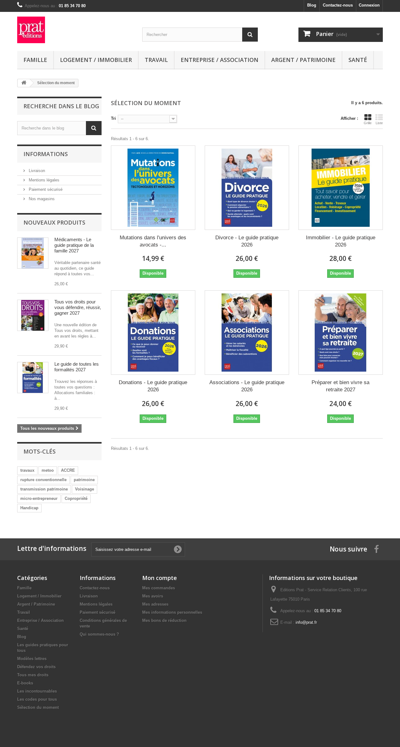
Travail (156, 60)
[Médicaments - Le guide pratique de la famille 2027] (32, 253)
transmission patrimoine (44, 489)
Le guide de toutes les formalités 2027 (76, 366)
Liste (379, 123)
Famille (35, 60)
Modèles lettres (32, 658)
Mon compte (159, 578)
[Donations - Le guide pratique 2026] (153, 332)
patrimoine (84, 479)
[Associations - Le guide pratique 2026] (247, 332)
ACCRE (68, 470)
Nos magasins (41, 198)
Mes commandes (158, 588)
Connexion (369, 5)
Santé (357, 60)
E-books (25, 683)
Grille (368, 123)
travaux (27, 470)
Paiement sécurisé (45, 189)
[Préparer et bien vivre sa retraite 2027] (341, 332)
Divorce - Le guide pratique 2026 (246, 241)
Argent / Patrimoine (303, 60)
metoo (48, 470)
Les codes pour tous (37, 699)
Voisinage (84, 489)
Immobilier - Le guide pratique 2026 (340, 241)
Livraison (36, 170)
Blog (311, 5)
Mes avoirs (152, 596)
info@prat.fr (306, 622)
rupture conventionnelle (43, 479)
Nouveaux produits (54, 222)
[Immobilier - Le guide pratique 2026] (341, 188)
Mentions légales (43, 180)
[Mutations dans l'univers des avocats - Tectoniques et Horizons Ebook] (153, 188)
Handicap (29, 508)
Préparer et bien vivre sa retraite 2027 (340, 386)
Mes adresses (155, 604)
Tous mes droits (32, 675)
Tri (113, 118)
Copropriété (76, 498)
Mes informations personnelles (172, 612)
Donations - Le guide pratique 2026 (153, 386)
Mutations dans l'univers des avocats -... (153, 241)
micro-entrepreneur (39, 498)
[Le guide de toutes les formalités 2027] (32, 377)
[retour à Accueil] (24, 83)
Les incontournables (37, 691)
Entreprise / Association (219, 60)
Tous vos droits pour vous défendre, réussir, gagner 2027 (77, 307)
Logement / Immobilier (96, 60)
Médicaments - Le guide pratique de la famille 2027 (74, 245)
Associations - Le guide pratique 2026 (246, 386)
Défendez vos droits (36, 666)
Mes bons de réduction (164, 620)
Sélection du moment (38, 707)
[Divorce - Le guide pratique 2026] (247, 188)
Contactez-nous (338, 5)
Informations (45, 154)
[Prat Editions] (75, 30)
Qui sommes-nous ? (99, 634)
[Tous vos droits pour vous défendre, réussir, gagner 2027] (32, 315)
